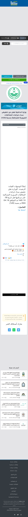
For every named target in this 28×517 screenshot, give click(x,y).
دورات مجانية (13, 470)
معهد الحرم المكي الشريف (14, 397)
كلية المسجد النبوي (15, 377)
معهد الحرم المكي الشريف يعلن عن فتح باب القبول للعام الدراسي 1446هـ (11, 394)
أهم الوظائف (13, 477)
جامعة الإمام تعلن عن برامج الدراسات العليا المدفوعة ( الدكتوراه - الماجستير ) (11, 384)
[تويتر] (17, 515)
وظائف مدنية (13, 462)
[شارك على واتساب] (13, 329)
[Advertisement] (14, 21)
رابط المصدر (13, 294)
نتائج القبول (14, 474)
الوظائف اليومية (13, 484)
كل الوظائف (14, 481)
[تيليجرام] (14, 515)
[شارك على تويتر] (18, 329)
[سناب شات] (21, 515)
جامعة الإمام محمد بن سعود (13, 387)
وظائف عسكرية (14, 465)
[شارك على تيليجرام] (9, 329)
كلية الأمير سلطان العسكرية (13, 417)
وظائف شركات (14, 468)
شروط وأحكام (13, 494)
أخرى (24, 124)
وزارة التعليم (16, 406)
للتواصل (14, 491)
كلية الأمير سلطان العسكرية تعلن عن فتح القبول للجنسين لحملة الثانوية (11, 414)
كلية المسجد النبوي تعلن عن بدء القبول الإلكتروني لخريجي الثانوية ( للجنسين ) (11, 374)
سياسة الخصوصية (14, 497)
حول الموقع (14, 488)
